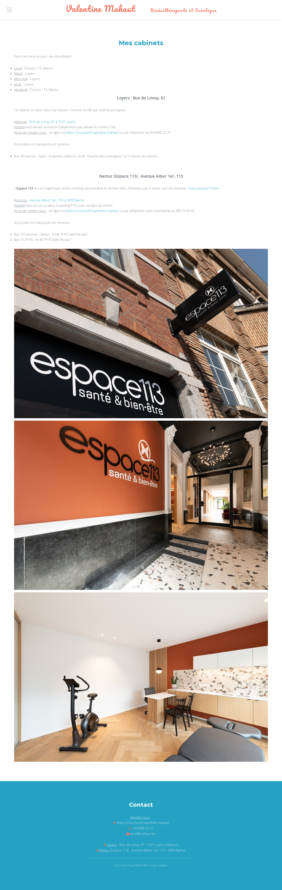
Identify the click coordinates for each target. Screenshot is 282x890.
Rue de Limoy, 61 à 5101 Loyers (53, 121)
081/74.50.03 (185, 210)
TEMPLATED (141, 865)
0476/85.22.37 (160, 132)
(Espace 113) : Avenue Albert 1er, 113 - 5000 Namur (142, 850)
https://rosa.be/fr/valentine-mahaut (92, 132)
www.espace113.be (203, 188)
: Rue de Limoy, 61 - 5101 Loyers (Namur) (142, 844)
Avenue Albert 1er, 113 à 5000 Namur (57, 200)
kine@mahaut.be (143, 833)
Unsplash (162, 865)
